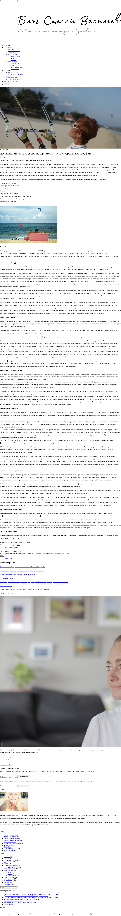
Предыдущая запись (6, 578)
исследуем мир (8, 870)
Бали (13, 58)
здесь (18, 545)
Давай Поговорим (14, 79)
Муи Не (37, 553)
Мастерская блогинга (12, 81)
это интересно (13, 61)
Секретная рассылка (9, 768)
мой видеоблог (8, 879)
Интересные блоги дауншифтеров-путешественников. (17, 574)
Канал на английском (15, 74)
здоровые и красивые (11, 865)
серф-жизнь (15, 69)
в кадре (6, 858)
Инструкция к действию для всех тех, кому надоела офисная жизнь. (22, 571)
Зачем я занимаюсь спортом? (13, 901)
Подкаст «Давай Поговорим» (13, 840)
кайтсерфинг (22, 553)
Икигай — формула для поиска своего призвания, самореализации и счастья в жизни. (31, 897)
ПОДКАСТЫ (7, 76)
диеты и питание (13, 867)
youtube (7, 70)
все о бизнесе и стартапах (12, 860)
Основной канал (13, 72)
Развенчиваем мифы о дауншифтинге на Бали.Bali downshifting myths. (22, 567)
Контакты (7, 84)
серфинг (52, 553)
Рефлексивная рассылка (11, 836)
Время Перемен (13, 77)
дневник (6, 863)
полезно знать (8, 880)
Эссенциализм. (9, 904)
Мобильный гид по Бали (12, 848)
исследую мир (13, 54)
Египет (13, 60)
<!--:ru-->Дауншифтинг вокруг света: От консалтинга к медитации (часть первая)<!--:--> (26, 589)
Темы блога (8, 47)
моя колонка (31, 553)
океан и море (44, 553)
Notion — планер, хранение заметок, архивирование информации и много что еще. (31, 894)
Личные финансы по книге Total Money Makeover (20, 902)
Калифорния (15, 56)
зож (12, 65)
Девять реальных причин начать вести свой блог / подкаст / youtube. (26, 896)
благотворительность (10, 553)
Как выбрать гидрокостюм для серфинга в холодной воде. (22, 899)
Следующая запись (6, 586)
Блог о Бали (7, 847)
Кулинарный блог (9, 850)
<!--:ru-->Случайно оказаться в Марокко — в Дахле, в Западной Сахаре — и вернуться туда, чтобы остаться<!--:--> (34, 582)
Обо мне (7, 83)
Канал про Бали (9, 845)
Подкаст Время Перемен (12, 838)
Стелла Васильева (6, 558)
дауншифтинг (16, 63)
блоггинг (11, 49)
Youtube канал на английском (13, 843)
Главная (7, 45)
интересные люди (17, 67)
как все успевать (14, 51)
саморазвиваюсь (13, 52)
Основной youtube (10, 842)
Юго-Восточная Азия (62, 553)
